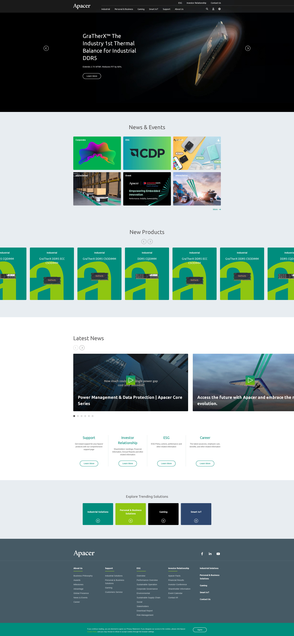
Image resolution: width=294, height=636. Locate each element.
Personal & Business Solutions (114, 582)
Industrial (105, 9)
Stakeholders (143, 606)
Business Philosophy (83, 576)
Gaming (141, 9)
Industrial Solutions (114, 576)
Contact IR (173, 597)
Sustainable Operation (147, 584)
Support (166, 9)
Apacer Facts (174, 576)
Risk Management (145, 615)
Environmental (143, 593)
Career (77, 602)
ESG (180, 3)
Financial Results (176, 580)
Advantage (78, 589)
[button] (46, 48)
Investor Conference (177, 584)
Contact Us (216, 3)
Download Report (145, 611)
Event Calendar (175, 593)
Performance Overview (147, 580)
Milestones (78, 584)
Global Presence (81, 593)
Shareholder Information (179, 589)
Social (139, 602)
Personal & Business (124, 9)
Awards (77, 580)
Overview (141, 576)
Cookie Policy (92, 632)
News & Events (81, 597)
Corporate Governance (147, 589)
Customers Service (114, 592)
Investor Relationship (196, 3)
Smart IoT (153, 9)
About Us (179, 9)
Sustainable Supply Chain (148, 597)
